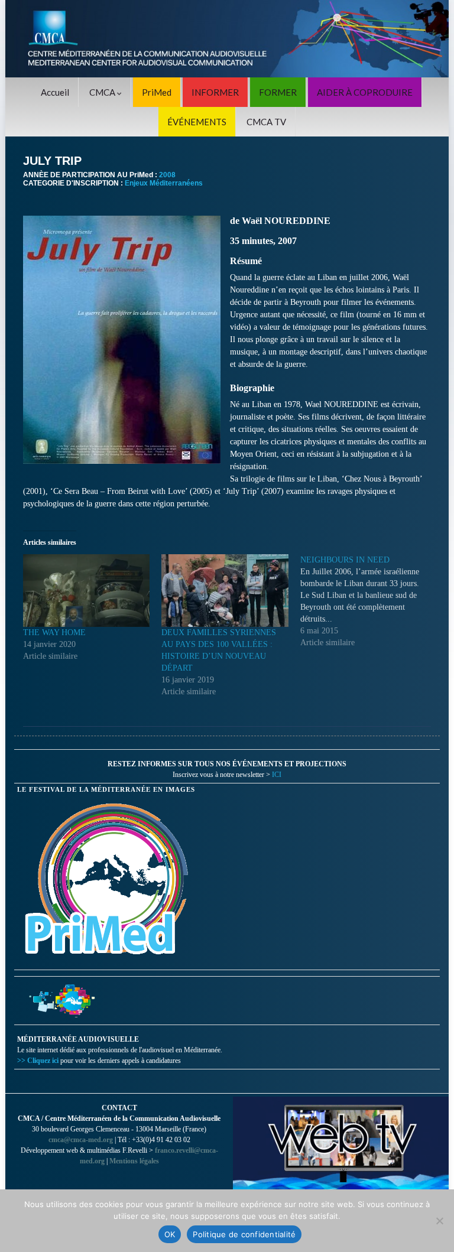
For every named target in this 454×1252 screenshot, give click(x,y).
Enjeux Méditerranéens (164, 183)
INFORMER (215, 92)
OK (170, 1234)
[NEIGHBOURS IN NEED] (369, 601)
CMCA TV (266, 121)
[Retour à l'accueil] (227, 38)
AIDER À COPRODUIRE (365, 92)
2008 (167, 175)
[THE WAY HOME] (86, 590)
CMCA (103, 92)
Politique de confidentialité (244, 1234)
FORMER (278, 92)
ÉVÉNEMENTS (196, 121)
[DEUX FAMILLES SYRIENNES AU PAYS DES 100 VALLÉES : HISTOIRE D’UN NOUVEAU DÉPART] (224, 590)
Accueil (55, 92)
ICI (276, 774)
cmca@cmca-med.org (80, 1140)
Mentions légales (134, 1161)
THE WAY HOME (54, 632)
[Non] (439, 1221)
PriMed (156, 92)
